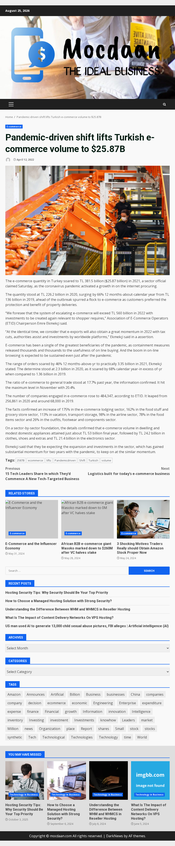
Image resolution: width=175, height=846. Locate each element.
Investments (84, 720)
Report (86, 728)
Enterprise (127, 703)
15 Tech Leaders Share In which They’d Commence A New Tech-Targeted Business (42, 473)
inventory (15, 720)
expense (14, 711)
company (14, 703)
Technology (108, 737)
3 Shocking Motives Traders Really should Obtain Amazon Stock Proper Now (143, 519)
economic (79, 703)
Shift (82, 460)
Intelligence (141, 711)
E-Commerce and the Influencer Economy (31, 519)
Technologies (82, 737)
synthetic (14, 737)
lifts (49, 460)
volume (106, 460)
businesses (116, 694)
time (127, 737)
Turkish (93, 460)
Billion (75, 694)
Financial (52, 711)
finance (33, 711)
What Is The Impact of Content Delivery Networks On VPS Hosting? (59, 618)
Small (119, 728)
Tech (32, 737)
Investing (36, 720)
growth (71, 711)
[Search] (164, 104)
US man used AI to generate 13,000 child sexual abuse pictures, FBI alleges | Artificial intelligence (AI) (87, 626)
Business (93, 694)
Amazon (13, 694)
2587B (21, 460)
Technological (53, 737)
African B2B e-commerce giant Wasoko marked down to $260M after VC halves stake (87, 519)
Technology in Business (24, 794)
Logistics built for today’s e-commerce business (129, 471)
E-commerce (14, 126)
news (29, 728)
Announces (36, 694)
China (135, 694)
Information (92, 711)
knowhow (108, 720)
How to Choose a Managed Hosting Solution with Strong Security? (58, 601)
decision (34, 703)
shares (103, 728)
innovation (117, 711)
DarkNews (114, 836)
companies (154, 694)
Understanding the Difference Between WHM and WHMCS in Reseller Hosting (67, 609)
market (147, 720)
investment (59, 720)
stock (134, 728)
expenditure (152, 703)
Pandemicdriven (65, 460)
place (70, 728)
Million (12, 728)
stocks (150, 728)
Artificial (57, 694)
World (142, 737)
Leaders (128, 720)
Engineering (103, 703)
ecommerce (35, 460)
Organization (49, 728)
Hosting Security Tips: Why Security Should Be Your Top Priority (56, 593)
